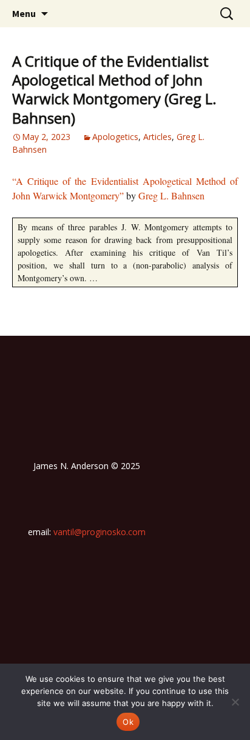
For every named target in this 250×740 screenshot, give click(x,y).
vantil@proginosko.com (99, 532)
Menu (24, 13)
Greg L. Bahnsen (171, 195)
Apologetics (115, 136)
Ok (128, 722)
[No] (235, 702)
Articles (157, 136)
